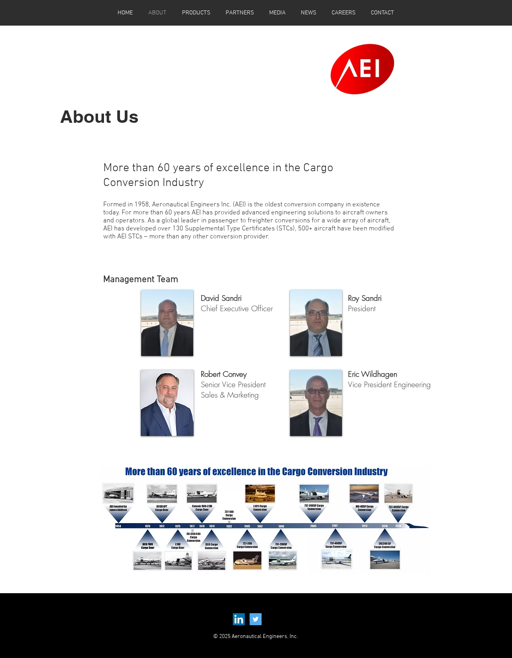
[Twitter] (256, 619)
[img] (167, 323)
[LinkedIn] (239, 619)
